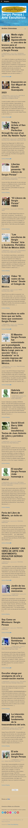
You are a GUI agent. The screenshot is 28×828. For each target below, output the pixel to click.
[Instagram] (15, 812)
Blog (22, 95)
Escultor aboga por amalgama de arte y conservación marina (13, 676)
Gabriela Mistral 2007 (17, 391)
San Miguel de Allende (13, 98)
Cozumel (4, 683)
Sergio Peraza (6, 53)
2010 (19, 727)
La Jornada (15, 483)
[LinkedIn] (13, 812)
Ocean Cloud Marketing (13, 824)
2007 (19, 482)
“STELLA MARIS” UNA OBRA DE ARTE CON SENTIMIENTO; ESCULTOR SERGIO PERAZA (13, 553)
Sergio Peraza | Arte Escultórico (14, 16)
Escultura (9, 54)
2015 (21, 681)
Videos (3, 210)
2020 (19, 177)
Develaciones (21, 53)
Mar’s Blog (9, 443)
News (13, 54)
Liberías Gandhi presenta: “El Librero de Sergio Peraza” (13, 169)
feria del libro (10, 483)
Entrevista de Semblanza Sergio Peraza (18, 640)
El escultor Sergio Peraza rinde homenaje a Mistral (14, 474)
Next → (16, 790)
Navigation (6, 1)
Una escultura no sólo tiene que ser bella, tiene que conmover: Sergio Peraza (13, 317)
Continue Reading (6, 76)
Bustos (20, 289)
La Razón (8, 325)
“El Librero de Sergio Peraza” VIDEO (18, 201)
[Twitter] (3, 812)
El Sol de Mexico (22, 250)
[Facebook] (5, 812)
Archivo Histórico (22, 138)
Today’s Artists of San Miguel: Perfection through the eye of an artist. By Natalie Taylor (14, 129)
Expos (15, 97)
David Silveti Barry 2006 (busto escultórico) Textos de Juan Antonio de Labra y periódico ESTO (14, 430)
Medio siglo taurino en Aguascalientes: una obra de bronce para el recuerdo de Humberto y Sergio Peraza (14, 42)
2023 (20, 95)
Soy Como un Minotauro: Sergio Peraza (11, 622)
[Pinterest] (18, 812)
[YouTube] (8, 812)
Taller (25, 140)
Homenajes (15, 647)
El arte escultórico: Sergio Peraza (18, 754)
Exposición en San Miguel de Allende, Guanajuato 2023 (14, 87)
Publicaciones (5, 98)
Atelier (22, 727)
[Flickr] (10, 812)
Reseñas (19, 252)
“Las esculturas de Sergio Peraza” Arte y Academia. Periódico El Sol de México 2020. (13, 241)
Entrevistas (4, 54)
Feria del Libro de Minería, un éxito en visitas (12, 515)
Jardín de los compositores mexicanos (18, 588)
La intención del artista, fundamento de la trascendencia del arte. (14, 719)
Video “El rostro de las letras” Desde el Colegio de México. (13, 281)
